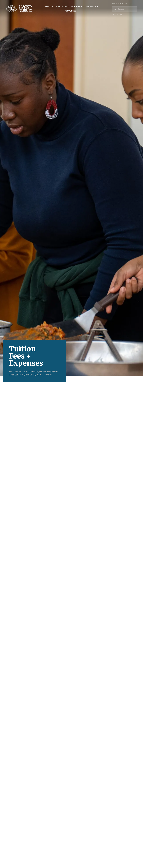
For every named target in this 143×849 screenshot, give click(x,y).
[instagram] (121, 14)
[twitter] (117, 14)
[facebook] (113, 14)
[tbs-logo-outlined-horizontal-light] (19, 6)
